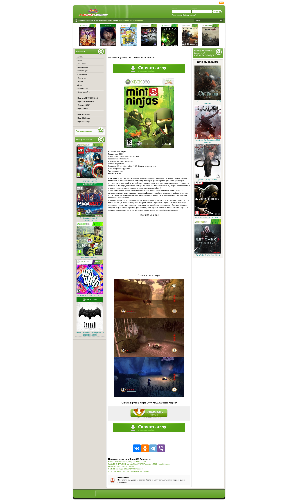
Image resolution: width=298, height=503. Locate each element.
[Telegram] (153, 448)
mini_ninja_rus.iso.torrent (149, 412)
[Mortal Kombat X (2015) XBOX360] (207, 215)
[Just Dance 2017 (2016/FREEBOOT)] (90, 293)
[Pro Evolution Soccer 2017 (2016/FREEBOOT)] (90, 216)
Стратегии (81, 78)
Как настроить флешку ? (204, 56)
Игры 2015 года (83, 114)
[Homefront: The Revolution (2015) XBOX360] (207, 138)
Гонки (79, 60)
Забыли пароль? (189, 15)
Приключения (82, 67)
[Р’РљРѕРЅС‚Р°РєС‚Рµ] (137, 448)
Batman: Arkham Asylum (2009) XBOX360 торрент (127, 461)
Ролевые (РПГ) (83, 88)
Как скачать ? (199, 53)
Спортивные (82, 74)
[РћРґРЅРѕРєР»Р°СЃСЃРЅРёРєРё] (145, 448)
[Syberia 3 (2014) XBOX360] (207, 177)
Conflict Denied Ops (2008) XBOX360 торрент (125, 469)
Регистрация (177, 15)
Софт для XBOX (83, 105)
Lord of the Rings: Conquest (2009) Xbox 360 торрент (128, 471)
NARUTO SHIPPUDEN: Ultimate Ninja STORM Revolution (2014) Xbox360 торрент (139, 464)
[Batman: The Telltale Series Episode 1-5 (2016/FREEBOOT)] (90, 331)
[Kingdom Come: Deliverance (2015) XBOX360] (207, 99)
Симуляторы (82, 71)
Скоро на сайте (83, 92)
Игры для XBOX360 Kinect (87, 98)
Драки (79, 85)
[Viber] (161, 448)
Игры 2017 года (83, 121)
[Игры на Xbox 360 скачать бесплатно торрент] (93, 12)
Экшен (80, 81)
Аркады (80, 57)
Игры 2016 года (83, 118)
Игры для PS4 (82, 108)
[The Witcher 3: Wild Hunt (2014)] (207, 253)
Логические (81, 64)
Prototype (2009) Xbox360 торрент (121, 466)
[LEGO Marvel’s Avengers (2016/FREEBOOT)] (90, 177)
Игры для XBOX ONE (85, 101)
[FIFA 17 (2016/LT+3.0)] (90, 255)
